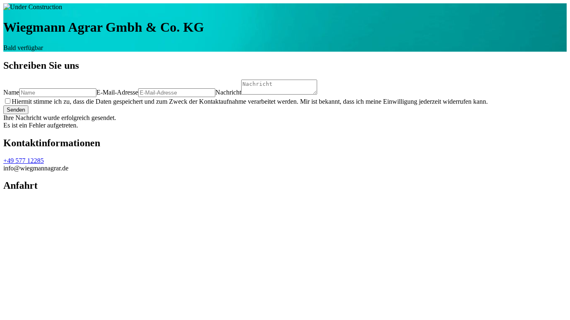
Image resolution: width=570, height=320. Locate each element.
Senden (16, 110)
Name (11, 92)
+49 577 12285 (23, 160)
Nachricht (228, 92)
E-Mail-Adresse (117, 92)
